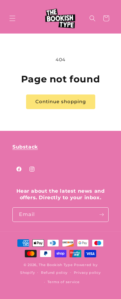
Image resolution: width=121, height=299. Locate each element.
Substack (25, 147)
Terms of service (63, 282)
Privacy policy (87, 272)
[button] (12, 18)
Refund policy (54, 272)
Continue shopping (60, 101)
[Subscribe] (101, 214)
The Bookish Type (56, 265)
